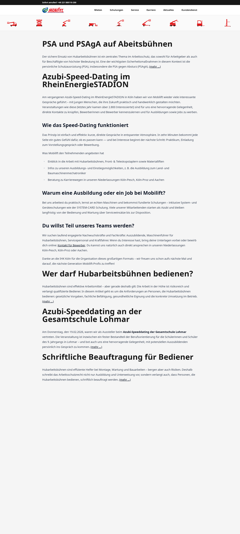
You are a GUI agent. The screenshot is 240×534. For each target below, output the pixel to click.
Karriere (151, 10)
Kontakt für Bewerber (71, 245)
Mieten (98, 10)
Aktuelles (168, 10)
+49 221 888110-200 (67, 2)
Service (135, 10)
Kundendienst (189, 10)
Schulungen (116, 10)
